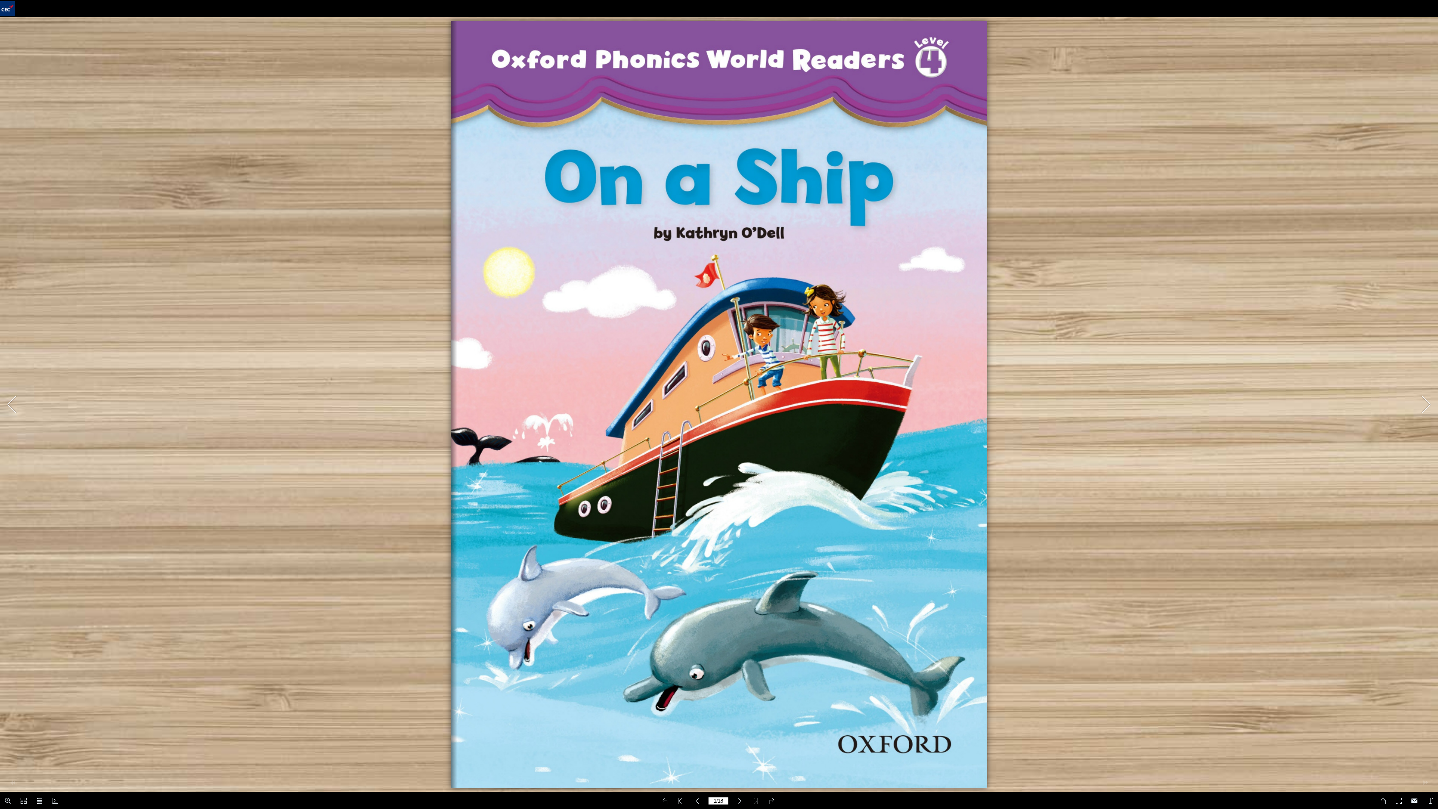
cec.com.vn (699, 409)
